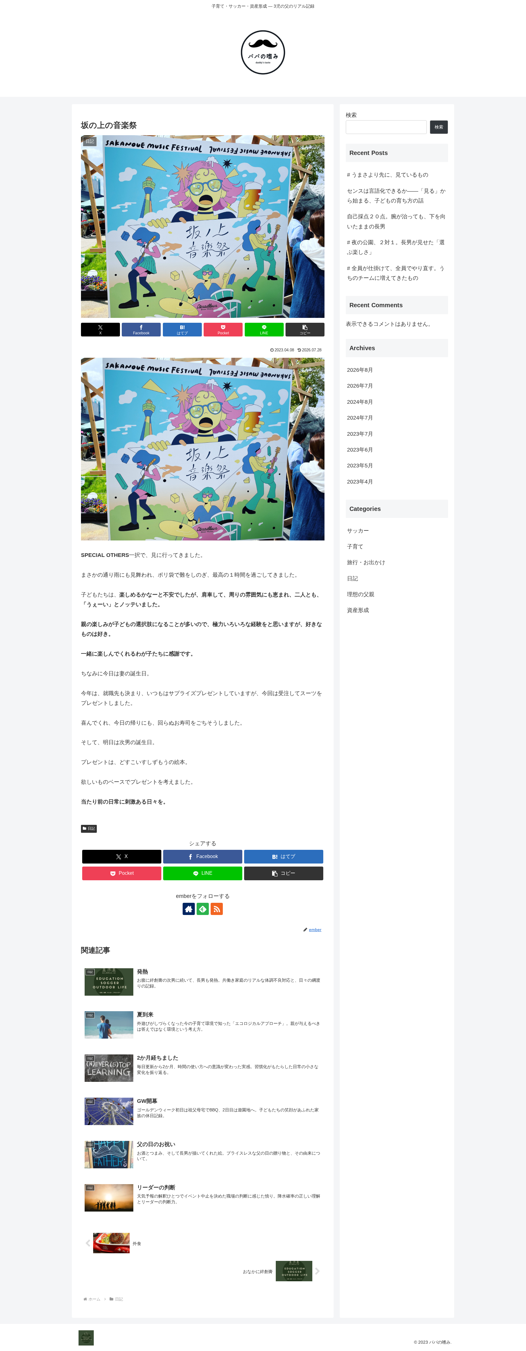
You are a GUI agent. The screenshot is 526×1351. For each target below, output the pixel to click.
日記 (91, 828)
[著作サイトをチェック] (189, 909)
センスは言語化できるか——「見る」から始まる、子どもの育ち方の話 (396, 196)
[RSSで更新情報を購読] (217, 909)
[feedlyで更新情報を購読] (203, 909)
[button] (305, 329)
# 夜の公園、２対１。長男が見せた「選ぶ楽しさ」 (396, 247)
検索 (351, 115)
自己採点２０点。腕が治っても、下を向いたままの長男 (396, 221)
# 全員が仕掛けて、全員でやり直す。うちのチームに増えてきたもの (396, 273)
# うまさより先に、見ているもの (387, 175)
